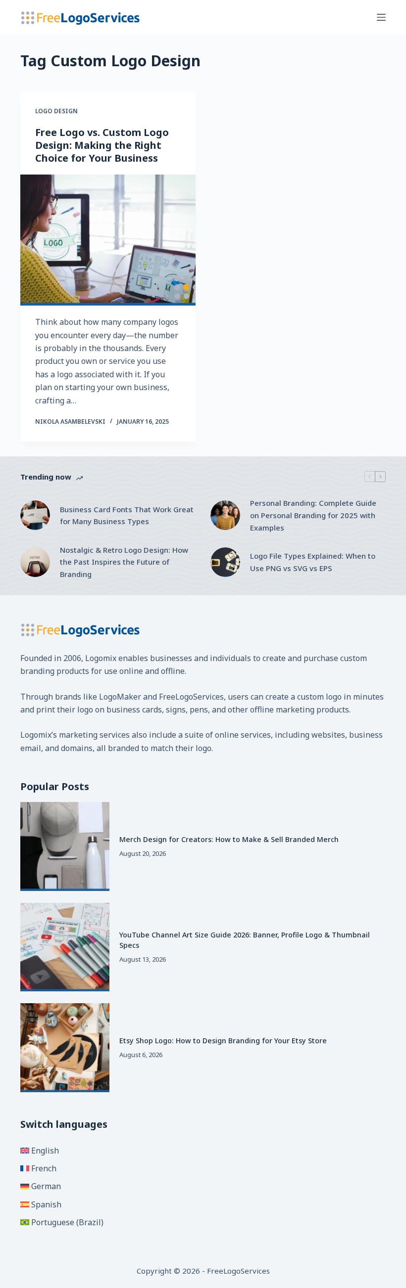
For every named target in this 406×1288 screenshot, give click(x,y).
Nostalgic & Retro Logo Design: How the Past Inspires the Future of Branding (124, 562)
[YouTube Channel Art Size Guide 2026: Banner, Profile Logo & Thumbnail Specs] (64, 947)
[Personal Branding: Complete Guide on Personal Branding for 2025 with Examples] (225, 515)
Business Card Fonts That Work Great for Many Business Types (127, 515)
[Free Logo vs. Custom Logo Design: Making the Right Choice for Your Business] (108, 240)
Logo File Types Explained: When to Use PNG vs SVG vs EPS (312, 562)
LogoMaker (120, 696)
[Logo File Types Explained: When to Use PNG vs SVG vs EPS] (225, 562)
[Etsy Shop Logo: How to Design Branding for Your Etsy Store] (64, 1047)
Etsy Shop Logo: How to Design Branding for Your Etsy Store (223, 1040)
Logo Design (56, 111)
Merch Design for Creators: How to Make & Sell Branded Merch (229, 839)
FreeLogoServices (191, 696)
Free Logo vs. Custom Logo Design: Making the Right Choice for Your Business (102, 145)
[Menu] (381, 17)
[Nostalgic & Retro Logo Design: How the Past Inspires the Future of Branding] (35, 562)
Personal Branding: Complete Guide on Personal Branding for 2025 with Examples (313, 515)
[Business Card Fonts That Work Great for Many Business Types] (35, 515)
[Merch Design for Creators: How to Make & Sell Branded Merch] (64, 846)
